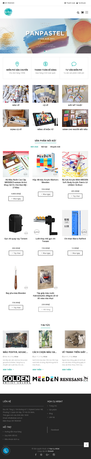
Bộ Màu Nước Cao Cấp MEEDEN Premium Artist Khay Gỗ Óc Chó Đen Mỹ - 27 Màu (16, 183)
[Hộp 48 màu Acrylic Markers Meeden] (45, 164)
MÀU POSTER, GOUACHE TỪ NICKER (22, 352)
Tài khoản (82, 3)
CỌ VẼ (45, 105)
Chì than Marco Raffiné (75, 238)
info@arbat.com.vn (15, 418)
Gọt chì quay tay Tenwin (15, 238)
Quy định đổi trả (11, 435)
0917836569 (9, 3)
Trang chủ (53, 406)
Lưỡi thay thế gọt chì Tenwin (45, 240)
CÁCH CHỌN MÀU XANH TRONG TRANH (53, 352)
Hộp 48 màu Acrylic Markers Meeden (45, 181)
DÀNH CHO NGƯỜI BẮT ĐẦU (75, 129)
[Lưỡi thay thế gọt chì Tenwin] (45, 223)
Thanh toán (70, 3)
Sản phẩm (53, 409)
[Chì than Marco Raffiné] (75, 223)
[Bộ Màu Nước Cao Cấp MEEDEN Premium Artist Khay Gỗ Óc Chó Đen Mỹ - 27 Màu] (16, 164)
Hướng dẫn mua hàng (13, 431)
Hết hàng (46, 309)
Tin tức (45, 325)
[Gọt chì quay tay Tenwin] (16, 223)
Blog (51, 413)
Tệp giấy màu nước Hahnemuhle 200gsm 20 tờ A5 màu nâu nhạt (45, 296)
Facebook (55, 429)
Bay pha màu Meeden (16, 293)
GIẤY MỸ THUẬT (75, 105)
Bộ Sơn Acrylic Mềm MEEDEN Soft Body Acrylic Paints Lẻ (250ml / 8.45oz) (75, 182)
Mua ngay (17, 199)
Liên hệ (52, 417)
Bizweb (51, 451)
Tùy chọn (76, 196)
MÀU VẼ (15, 105)
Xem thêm (7, 369)
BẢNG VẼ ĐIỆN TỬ (45, 129)
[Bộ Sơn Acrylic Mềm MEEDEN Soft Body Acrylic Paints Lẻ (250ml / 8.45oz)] (75, 164)
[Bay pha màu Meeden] (16, 277)
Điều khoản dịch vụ (12, 439)
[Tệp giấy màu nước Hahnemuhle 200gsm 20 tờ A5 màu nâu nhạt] (45, 277)
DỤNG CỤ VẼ (15, 129)
